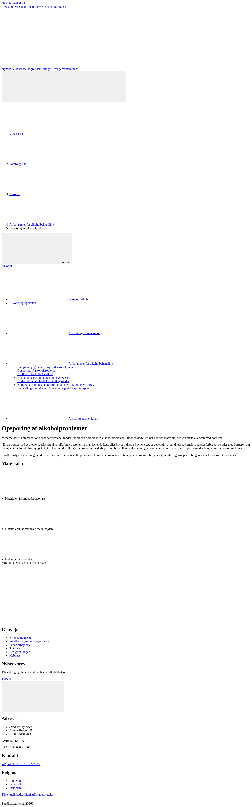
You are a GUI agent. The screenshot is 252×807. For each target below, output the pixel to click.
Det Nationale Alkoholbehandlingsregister (43, 377)
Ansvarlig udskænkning (83, 418)
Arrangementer (60, 69)
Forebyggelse (17, 164)
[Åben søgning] (33, 86)
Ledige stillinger (19, 652)
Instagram (15, 787)
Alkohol (14, 194)
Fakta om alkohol (79, 299)
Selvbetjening (48, 6)
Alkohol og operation (22, 303)
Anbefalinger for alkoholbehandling (31, 224)
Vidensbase (19, 69)
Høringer (45, 69)
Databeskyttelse (43, 794)
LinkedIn (15, 780)
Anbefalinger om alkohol (84, 333)
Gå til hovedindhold (14, 3)
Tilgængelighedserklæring (18, 794)
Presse (5, 6)
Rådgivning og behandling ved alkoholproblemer (47, 367)
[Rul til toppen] (33, 696)
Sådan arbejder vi (20, 645)
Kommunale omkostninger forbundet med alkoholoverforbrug (55, 384)
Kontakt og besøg (20, 637)
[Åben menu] (95, 86)
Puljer (13, 6)
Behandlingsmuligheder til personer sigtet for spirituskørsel (53, 388)
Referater (15, 648)
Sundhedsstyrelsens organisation (29, 641)
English (61, 6)
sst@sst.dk (8, 764)
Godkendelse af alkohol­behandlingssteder (43, 381)
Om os (74, 69)
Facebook (15, 784)
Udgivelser (33, 69)
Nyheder (7, 69)
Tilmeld (6, 679)
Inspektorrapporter (28, 6)
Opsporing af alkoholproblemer (36, 370)
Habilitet (14, 655)
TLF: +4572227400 (27, 764)
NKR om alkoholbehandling (35, 374)
